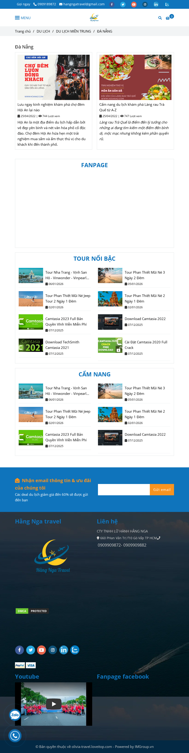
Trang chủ (23, 31)
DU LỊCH (43, 31)
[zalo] (167, 4)
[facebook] (112, 4)
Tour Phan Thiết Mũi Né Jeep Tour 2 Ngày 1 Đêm (67, 298)
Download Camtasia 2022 (145, 318)
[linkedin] (156, 4)
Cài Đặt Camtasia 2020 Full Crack (146, 345)
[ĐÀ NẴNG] (94, 17)
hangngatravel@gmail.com (84, 4)
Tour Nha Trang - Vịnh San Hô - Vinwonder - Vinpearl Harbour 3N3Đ (66, 275)
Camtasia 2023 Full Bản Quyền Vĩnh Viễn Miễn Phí (66, 321)
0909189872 (47, 4)
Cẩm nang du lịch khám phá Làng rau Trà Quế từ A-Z (131, 107)
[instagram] (145, 4)
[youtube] (134, 4)
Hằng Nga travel (38, 521)
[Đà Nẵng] (54, 77)
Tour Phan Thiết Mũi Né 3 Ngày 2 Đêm (145, 275)
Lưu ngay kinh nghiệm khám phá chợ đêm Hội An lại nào (51, 107)
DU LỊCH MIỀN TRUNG (73, 31)
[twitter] (123, 4)
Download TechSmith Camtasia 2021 (62, 345)
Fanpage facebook (123, 676)
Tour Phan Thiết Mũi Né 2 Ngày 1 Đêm (145, 298)
